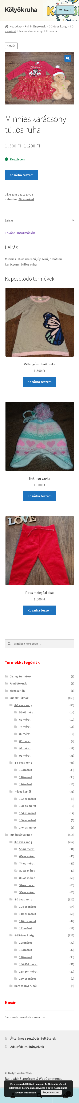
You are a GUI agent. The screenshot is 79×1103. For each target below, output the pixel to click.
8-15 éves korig (24, 935)
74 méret (25, 727)
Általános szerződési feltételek (33, 1038)
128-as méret (27, 806)
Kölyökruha (21, 9)
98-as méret (27, 892)
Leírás (9, 220)
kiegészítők (17, 691)
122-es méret (27, 799)
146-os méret (27, 827)
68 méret (25, 720)
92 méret (25, 748)
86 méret (25, 741)
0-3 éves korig (58, 26)
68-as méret (27, 856)
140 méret (25, 957)
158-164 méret (28, 971)
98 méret (25, 755)
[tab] (39, 220)
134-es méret (27, 813)
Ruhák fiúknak (18, 698)
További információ (25, 1092)
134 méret (25, 950)
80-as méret (26, 199)
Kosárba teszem (21, 175)
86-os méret (27, 878)
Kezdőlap (16, 26)
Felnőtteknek (18, 683)
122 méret (25, 928)
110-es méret (27, 914)
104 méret (25, 770)
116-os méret (27, 921)
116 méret (25, 784)
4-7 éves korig (23, 899)
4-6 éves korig (23, 762)
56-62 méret (27, 712)
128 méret (25, 942)
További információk (20, 233)
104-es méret (27, 907)
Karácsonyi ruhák (25, 986)
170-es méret (27, 978)
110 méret (25, 777)
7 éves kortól (22, 791)
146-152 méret (28, 964)
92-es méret (27, 885)
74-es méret (27, 863)
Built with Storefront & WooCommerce (33, 1078)
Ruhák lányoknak (35, 26)
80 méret (25, 734)
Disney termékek (20, 676)
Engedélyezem (51, 1092)
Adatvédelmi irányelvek (27, 1046)
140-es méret (27, 820)
